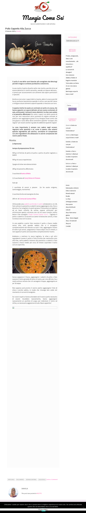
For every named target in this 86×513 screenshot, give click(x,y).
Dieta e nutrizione (71, 191)
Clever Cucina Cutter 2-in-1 (38, 214)
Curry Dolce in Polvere (32, 178)
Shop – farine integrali (72, 218)
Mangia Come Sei (43, 17)
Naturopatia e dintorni (72, 188)
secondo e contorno (31, 479)
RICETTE (39, 493)
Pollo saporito (20, 479)
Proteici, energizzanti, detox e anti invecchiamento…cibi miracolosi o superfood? (72, 61)
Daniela (18, 31)
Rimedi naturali (70, 193)
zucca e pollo (42, 479)
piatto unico (11, 479)
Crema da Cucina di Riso (27, 199)
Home (67, 185)
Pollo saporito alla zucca (18, 28)
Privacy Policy (43, 509)
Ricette (68, 196)
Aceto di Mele (26, 173)
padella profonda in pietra (33, 204)
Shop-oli (68, 223)
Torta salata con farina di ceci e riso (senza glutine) (72, 86)
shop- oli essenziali (71, 221)
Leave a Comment (52, 479)
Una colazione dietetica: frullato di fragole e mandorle (71, 77)
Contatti (68, 226)
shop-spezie (69, 204)
